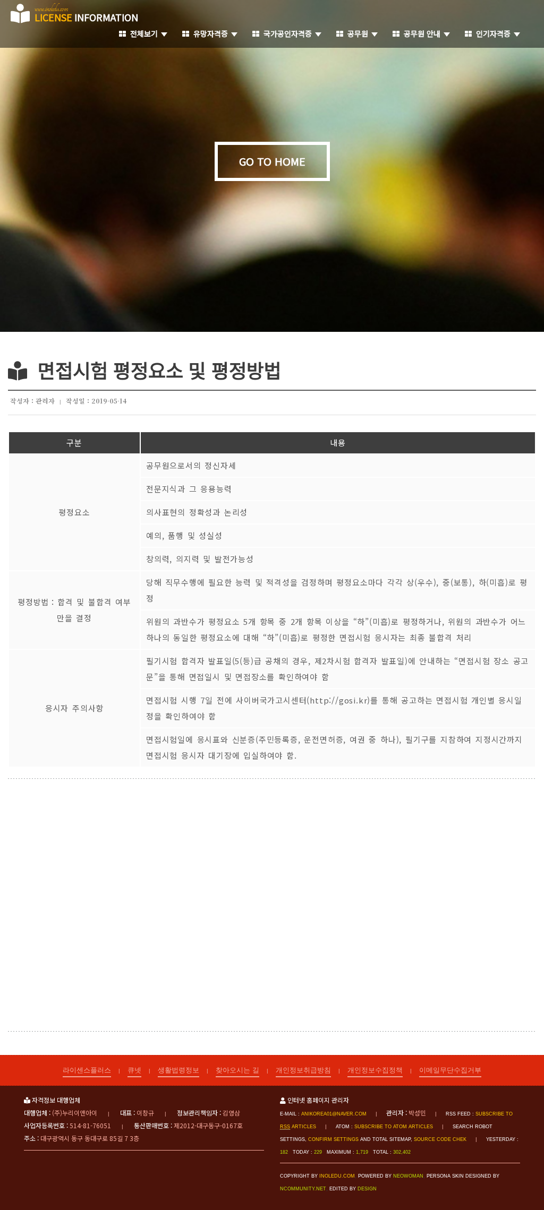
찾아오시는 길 (237, 1070)
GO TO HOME (272, 161)
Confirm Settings (333, 1139)
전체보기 (142, 33)
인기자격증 (491, 33)
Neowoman (408, 1176)
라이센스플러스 (87, 1070)
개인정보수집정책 (375, 1070)
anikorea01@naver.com (334, 1114)
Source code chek (440, 1139)
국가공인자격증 (285, 33)
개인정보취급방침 (303, 1070)
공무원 (355, 33)
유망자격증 (208, 33)
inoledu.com (337, 1176)
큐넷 (134, 1070)
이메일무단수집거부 (450, 1070)
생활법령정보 (178, 1070)
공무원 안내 (420, 33)
